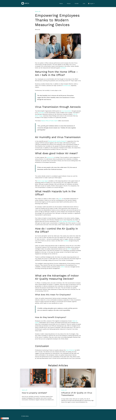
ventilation (63, 67)
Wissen (69, 3)
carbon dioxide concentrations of (68, 221)
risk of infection (70, 350)
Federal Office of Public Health (49, 120)
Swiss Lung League (42, 181)
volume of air (50, 157)
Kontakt (77, 3)
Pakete (61, 3)
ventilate (66, 240)
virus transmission (66, 111)
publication (41, 112)
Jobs (84, 3)
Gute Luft (37, 11)
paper (60, 198)
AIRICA (69, 248)
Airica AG (37, 29)
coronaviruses (66, 85)
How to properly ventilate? (34, 393)
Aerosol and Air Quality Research (57, 141)
